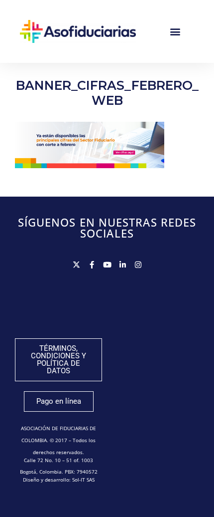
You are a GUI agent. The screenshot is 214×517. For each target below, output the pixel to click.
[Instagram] (138, 264)
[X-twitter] (76, 264)
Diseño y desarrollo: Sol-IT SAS (59, 479)
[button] (175, 31)
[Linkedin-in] (122, 264)
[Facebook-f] (92, 264)
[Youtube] (107, 264)
